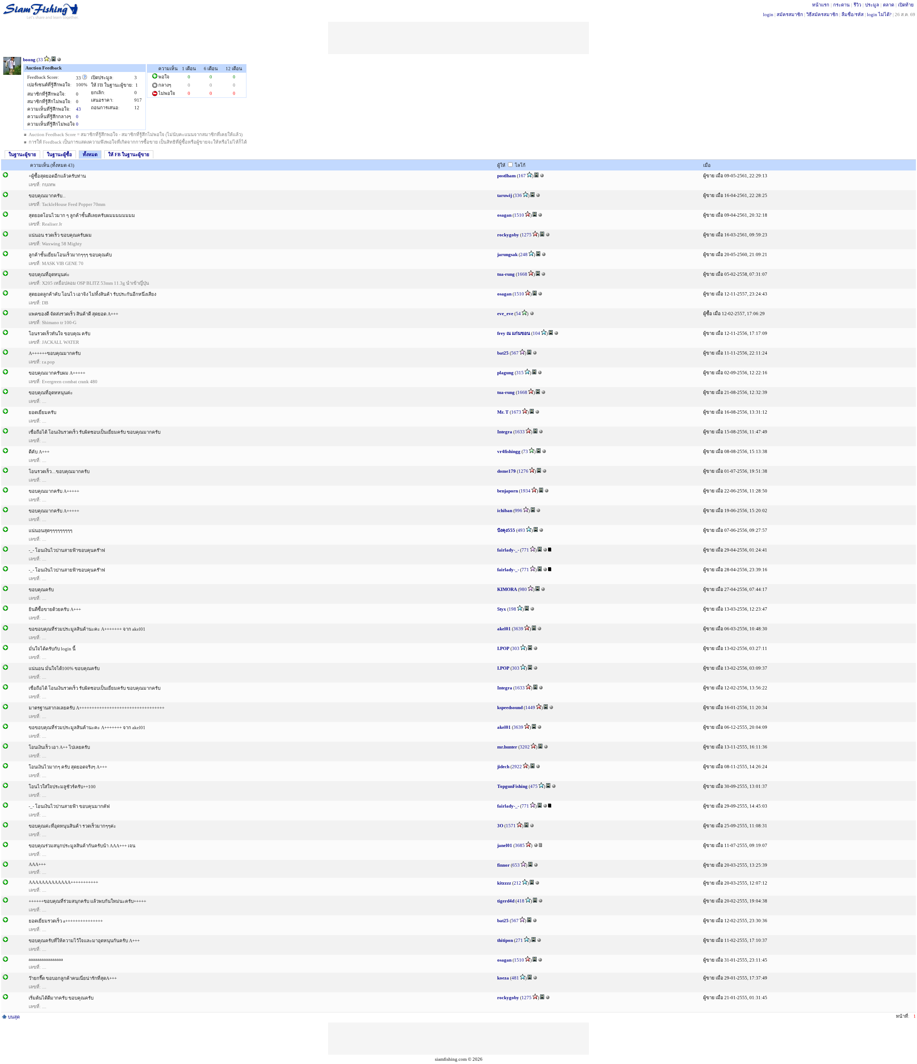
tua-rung (506, 274)
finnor (503, 865)
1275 (527, 234)
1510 (519, 215)
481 (515, 978)
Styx (501, 609)
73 (525, 451)
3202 (525, 747)
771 (525, 550)
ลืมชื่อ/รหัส (852, 14)
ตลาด (888, 5)
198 (512, 609)
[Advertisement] (458, 38)
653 (516, 865)
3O (500, 825)
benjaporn (507, 491)
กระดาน (841, 5)
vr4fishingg (508, 451)
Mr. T (503, 412)
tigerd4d (505, 901)
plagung (505, 372)
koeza (503, 978)
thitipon (505, 940)
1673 (516, 412)
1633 (520, 431)
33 (40, 59)
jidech (503, 766)
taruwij (504, 195)
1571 (511, 825)
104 (536, 333)
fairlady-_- (508, 550)
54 (518, 313)
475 (534, 786)
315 (520, 372)
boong (29, 59)
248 (524, 254)
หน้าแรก (820, 5)
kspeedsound (510, 707)
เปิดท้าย (906, 5)
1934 (525, 491)
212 (517, 883)
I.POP (503, 648)
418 (520, 901)
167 (522, 175)
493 (521, 530)
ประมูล (872, 5)
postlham (506, 175)
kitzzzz (504, 883)
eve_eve (505, 313)
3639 (518, 628)
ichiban (504, 510)
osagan (504, 215)
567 (515, 353)
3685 (520, 845)
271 (519, 940)
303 (515, 648)
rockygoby (508, 234)
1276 (523, 471)
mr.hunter (507, 747)
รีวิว (857, 5)
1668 (522, 274)
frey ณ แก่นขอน (513, 333)
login (768, 14)
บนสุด (13, 1017)
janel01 (504, 845)
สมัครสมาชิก (790, 14)
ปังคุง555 (506, 530)
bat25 (503, 353)
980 (523, 589)
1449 (530, 707)
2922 (517, 766)
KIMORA (507, 589)
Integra (504, 431)
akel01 (504, 628)
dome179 (506, 471)
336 (518, 195)
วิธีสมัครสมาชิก (822, 14)
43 (78, 109)
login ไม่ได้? (879, 14)
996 (518, 510)
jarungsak (507, 254)
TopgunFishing (512, 786)
